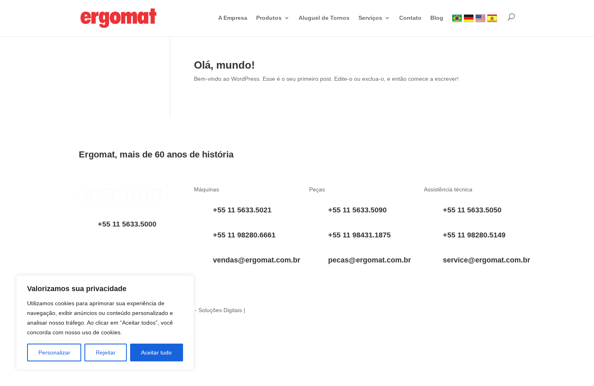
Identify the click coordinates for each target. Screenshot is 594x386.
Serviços (370, 18)
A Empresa (232, 18)
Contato (410, 18)
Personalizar (54, 352)
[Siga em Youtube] (331, 312)
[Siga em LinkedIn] (315, 312)
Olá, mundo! (224, 65)
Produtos (269, 18)
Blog (436, 18)
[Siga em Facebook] (364, 312)
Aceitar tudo (156, 352)
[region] (105, 322)
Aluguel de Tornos (324, 18)
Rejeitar (106, 352)
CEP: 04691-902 (119, 269)
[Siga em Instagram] (347, 312)
